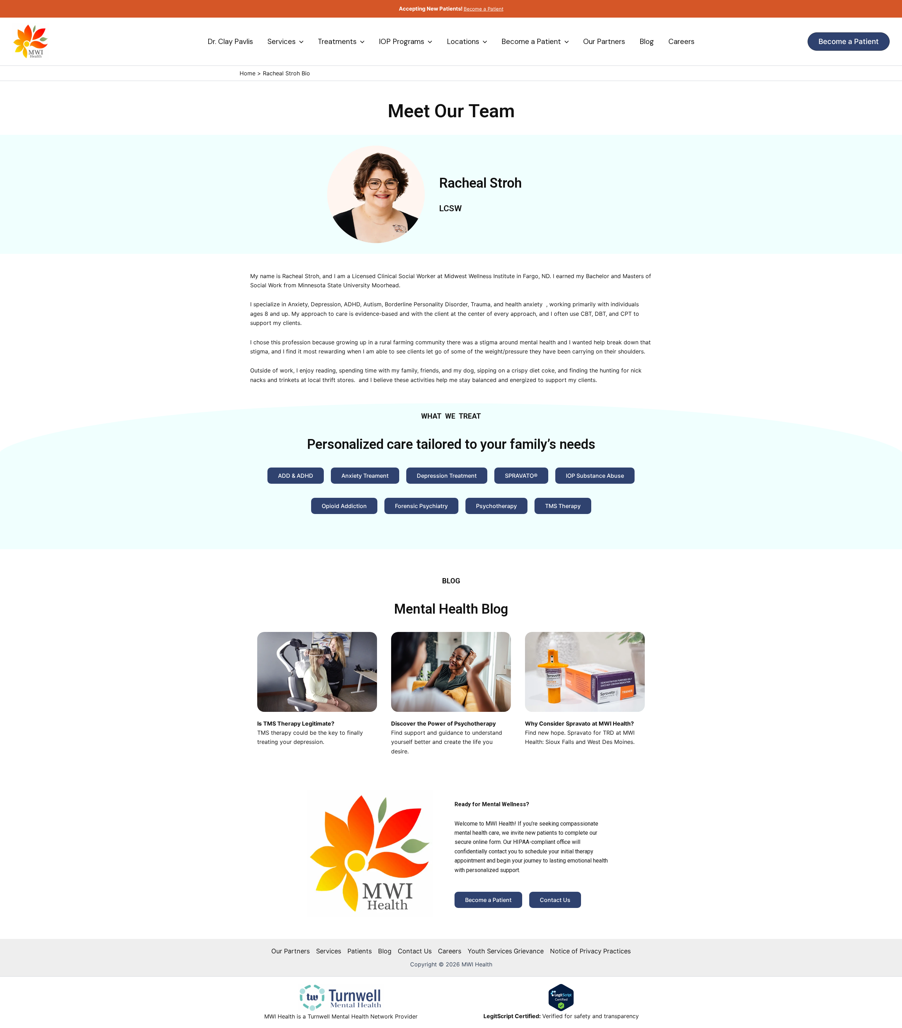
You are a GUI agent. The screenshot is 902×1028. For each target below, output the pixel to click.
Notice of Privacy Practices (590, 951)
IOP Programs (401, 41)
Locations (463, 41)
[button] (299, 41)
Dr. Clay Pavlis (230, 41)
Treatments (337, 41)
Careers (681, 41)
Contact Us (415, 951)
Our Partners (604, 41)
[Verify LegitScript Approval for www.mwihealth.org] (561, 997)
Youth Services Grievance (506, 951)
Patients (359, 951)
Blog (647, 41)
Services (281, 41)
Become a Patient (531, 41)
